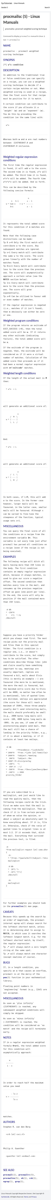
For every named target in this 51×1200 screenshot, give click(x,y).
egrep (6, 1181)
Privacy (34, 1197)
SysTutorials (6, 3)
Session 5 (4, 8)
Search (47, 8)
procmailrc (24, 1175)
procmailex (17, 906)
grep (17, 1181)
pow (5, 977)
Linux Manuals (19, 3)
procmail (8, 1175)
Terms (26, 1197)
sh (22, 1178)
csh (31, 1178)
